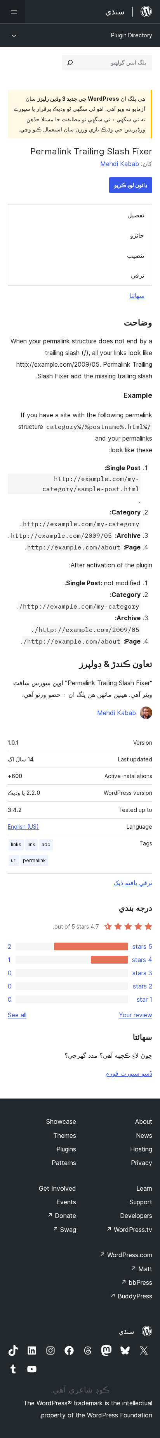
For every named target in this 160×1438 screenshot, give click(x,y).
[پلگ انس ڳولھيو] (70, 62)
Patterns (64, 1163)
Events (66, 1202)
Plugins (66, 1149)
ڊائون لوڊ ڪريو (130, 185)
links (16, 844)
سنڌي (126, 1331)
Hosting (141, 1149)
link (31, 844)
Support (141, 1202)
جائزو (137, 235)
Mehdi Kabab (119, 164)
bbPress (136, 1282)
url (14, 860)
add (46, 844)
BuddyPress (131, 1296)
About (143, 1121)
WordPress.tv (129, 1229)
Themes (64, 1135)
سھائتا (136, 295)
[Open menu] (12, 11)
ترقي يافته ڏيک (132, 883)
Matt (141, 1269)
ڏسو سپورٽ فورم (128, 1073)
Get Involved (57, 1188)
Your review (135, 1015)
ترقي (137, 275)
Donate (61, 1215)
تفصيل (135, 215)
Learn (144, 1188)
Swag (64, 1229)
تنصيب (135, 255)
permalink (34, 860)
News (144, 1135)
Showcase (61, 1121)
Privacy (141, 1163)
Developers (136, 1215)
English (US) (23, 826)
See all (17, 1015)
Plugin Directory (131, 35)
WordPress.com (125, 1255)
